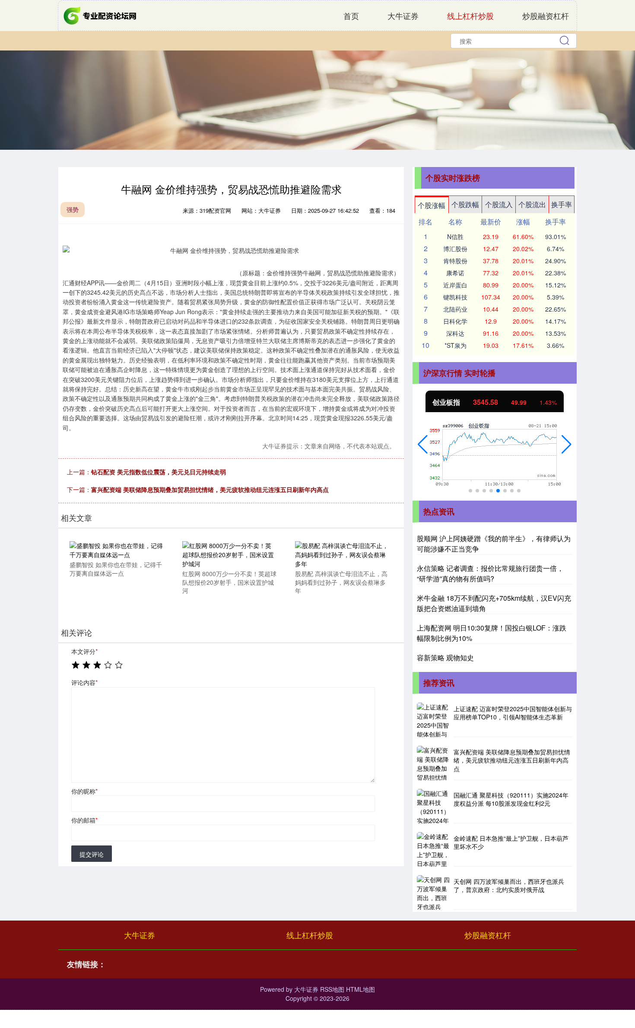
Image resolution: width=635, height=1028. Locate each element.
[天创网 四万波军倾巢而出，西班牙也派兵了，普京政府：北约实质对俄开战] (434, 892)
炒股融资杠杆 (545, 15)
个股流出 (532, 204)
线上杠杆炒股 (470, 15)
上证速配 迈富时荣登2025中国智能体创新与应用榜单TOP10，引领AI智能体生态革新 (513, 713)
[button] (423, 444)
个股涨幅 (431, 205)
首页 (351, 15)
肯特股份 (455, 260)
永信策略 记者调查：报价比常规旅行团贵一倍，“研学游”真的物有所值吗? (490, 573)
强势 (73, 209)
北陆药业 (455, 309)
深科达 (455, 333)
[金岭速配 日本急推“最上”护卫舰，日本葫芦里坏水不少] (434, 849)
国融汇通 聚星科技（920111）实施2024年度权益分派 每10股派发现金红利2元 (511, 799)
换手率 (561, 204)
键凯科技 (455, 297)
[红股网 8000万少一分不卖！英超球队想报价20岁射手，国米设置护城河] (229, 553)
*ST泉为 (455, 345)
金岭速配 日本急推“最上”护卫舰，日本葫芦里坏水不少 (511, 842)
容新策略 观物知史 (445, 657)
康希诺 (455, 272)
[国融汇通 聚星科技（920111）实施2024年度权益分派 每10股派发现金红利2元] (434, 806)
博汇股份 (455, 248)
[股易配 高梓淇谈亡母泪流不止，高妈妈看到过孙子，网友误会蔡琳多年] (342, 553)
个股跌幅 (465, 204)
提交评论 (91, 854)
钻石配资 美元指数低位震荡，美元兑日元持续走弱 (158, 471)
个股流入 (499, 204)
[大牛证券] (100, 14)
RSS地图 (332, 989)
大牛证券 (403, 15)
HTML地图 (360, 989)
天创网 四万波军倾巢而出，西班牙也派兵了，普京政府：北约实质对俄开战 (509, 885)
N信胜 (455, 236)
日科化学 (455, 321)
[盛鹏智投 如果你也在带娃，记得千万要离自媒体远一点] (117, 549)
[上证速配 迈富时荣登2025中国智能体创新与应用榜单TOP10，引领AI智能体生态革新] (434, 720)
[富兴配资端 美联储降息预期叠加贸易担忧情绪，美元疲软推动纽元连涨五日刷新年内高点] (434, 763)
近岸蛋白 (455, 285)
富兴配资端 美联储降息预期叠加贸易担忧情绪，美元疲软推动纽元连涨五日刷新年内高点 (210, 489)
